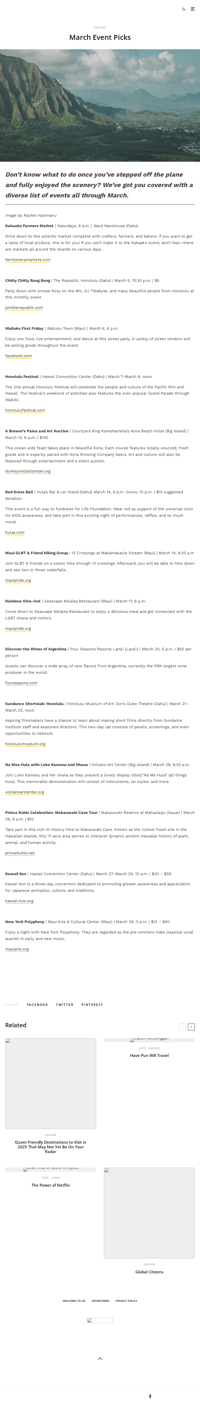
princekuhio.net (20, 853)
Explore (100, 27)
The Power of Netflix (51, 1185)
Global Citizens (149, 1271)
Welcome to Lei (74, 1300)
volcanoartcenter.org (24, 792)
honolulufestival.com (25, 410)
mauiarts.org (17, 949)
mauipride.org (18, 580)
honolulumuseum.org (25, 743)
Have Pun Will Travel (149, 1055)
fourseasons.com (21, 683)
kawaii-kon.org (19, 901)
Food (45, 1177)
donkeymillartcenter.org (28, 471)
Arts (142, 1048)
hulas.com (14, 532)
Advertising (100, 1300)
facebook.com (18, 355)
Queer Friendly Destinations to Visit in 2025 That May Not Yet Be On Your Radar (50, 1147)
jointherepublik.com (24, 307)
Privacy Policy (127, 1300)
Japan (55, 1177)
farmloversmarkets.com (28, 259)
